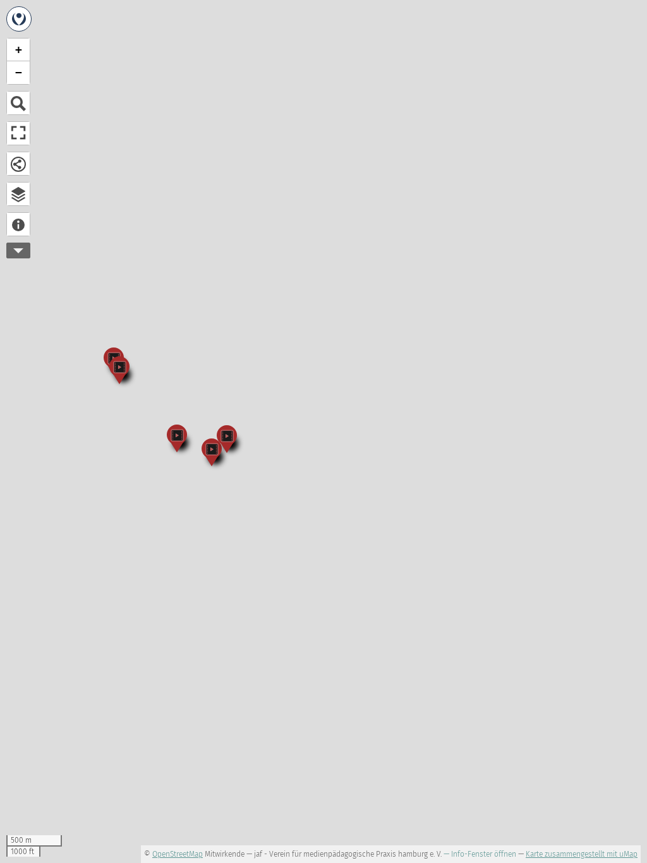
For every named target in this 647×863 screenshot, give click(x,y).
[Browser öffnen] (18, 194)
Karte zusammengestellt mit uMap (582, 854)
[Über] (18, 224)
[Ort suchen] (18, 103)
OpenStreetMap (177, 854)
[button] (119, 369)
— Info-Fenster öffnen (480, 854)
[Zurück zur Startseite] (19, 19)
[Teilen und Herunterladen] (18, 163)
